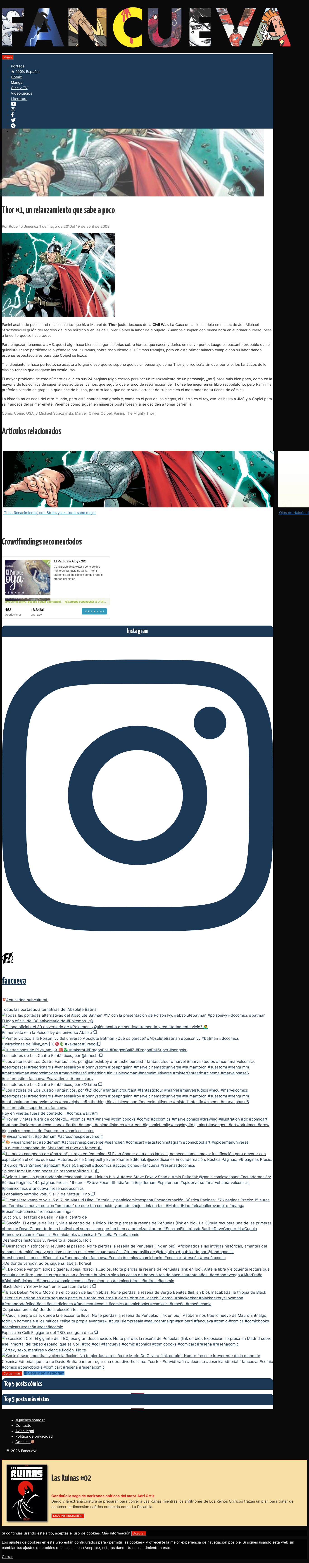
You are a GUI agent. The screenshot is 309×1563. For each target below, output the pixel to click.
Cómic (16, 77)
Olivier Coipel (100, 413)
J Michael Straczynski (54, 413)
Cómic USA (24, 413)
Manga (16, 82)
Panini (119, 413)
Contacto (23, 1425)
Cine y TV (19, 88)
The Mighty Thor (140, 413)
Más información (116, 1533)
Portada (18, 66)
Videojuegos (21, 93)
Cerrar (7, 1556)
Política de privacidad (34, 1436)
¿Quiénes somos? (30, 1420)
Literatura (19, 98)
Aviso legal (24, 1431)
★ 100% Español (25, 71)
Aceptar (139, 1533)
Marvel (81, 413)
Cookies (23, 1441)
